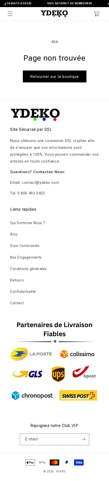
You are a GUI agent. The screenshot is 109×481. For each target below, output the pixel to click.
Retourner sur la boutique (54, 76)
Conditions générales (28, 269)
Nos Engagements (26, 257)
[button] (10, 13)
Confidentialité (23, 292)
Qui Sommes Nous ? (27, 223)
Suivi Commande (25, 246)
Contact (17, 303)
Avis (13, 234)
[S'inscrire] (83, 439)
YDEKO (61, 471)
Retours (17, 280)
